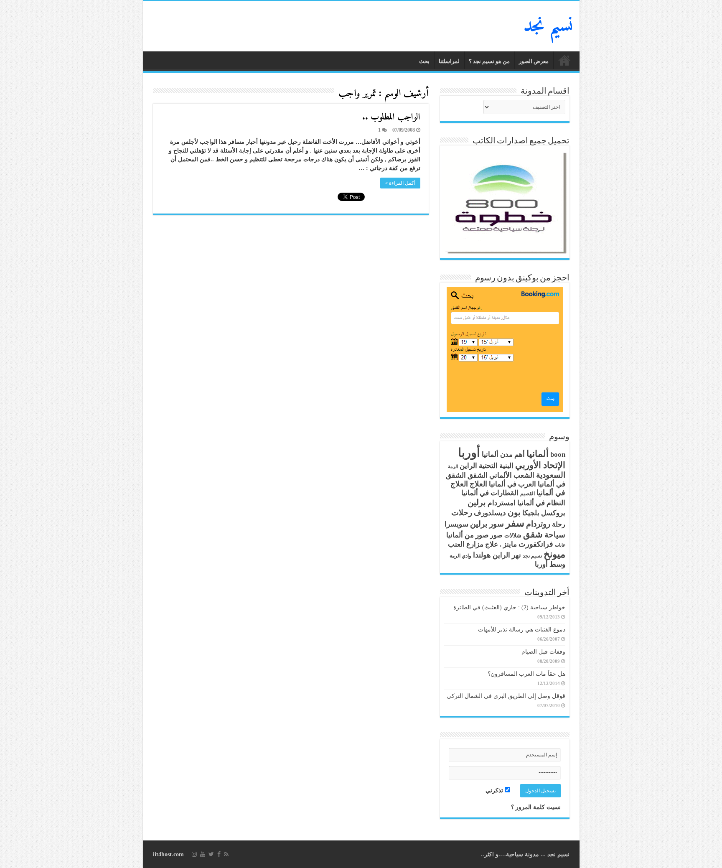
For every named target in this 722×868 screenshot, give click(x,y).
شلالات (512, 535)
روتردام (538, 523)
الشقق (478, 475)
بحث (424, 61)
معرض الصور (534, 61)
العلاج (478, 484)
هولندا (482, 555)
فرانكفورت (536, 544)
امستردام (502, 503)
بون (514, 512)
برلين (477, 502)
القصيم (527, 493)
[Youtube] (202, 854)
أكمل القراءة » (400, 183)
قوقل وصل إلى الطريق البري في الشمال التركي (506, 696)
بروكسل (553, 513)
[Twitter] (211, 854)
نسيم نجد (548, 26)
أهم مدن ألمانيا (503, 454)
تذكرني (495, 790)
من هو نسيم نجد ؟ (489, 61)
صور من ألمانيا (467, 535)
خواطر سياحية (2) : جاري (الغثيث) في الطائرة (509, 607)
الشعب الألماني (511, 475)
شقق (533, 534)
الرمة (453, 466)
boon (557, 454)
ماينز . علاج (501, 544)
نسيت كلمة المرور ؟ (536, 807)
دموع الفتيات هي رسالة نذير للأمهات (521, 629)
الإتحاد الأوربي (540, 465)
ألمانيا (537, 454)
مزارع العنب (465, 544)
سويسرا (456, 524)
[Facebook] (218, 854)
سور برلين (487, 523)
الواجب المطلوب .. (391, 117)
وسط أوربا (550, 564)
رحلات (461, 513)
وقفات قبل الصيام (543, 652)
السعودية (550, 475)
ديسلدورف (490, 513)
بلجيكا (530, 513)
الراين (468, 466)
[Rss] (226, 854)
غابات (560, 545)
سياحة (554, 535)
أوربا (469, 452)
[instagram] (194, 854)
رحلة (558, 524)
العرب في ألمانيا (512, 484)
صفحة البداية (564, 60)
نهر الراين (507, 555)
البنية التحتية (496, 466)
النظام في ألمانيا (541, 503)
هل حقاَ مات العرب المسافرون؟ (526, 674)
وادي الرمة (460, 556)
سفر (515, 523)
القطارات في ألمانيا (490, 493)
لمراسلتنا (449, 61)
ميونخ (554, 554)
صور (496, 535)
